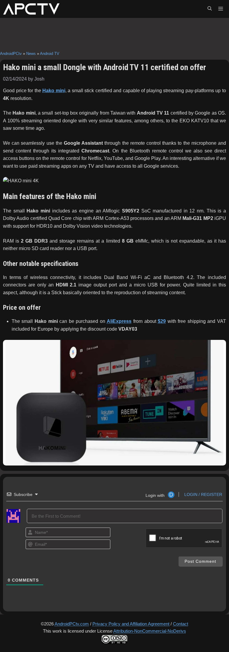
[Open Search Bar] (210, 9)
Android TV (49, 53)
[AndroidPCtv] (31, 9)
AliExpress (119, 321)
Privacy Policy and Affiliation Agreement (130, 623)
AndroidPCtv (11, 53)
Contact (180, 623)
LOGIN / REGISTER (202, 494)
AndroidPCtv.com (72, 623)
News (31, 53)
